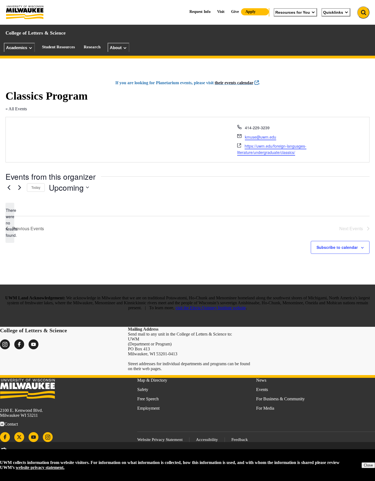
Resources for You (292, 12)
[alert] (9, 223)
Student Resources (58, 47)
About (116, 47)
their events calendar (234, 82)
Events (262, 389)
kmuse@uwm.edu (260, 137)
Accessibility (207, 439)
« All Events (16, 108)
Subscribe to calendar (337, 247)
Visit (221, 12)
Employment (148, 408)
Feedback (239, 439)
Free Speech (148, 398)
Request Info (200, 12)
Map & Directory (152, 380)
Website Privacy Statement (160, 439)
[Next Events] (19, 187)
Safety (142, 389)
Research (92, 47)
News (261, 380)
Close (368, 465)
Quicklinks (333, 12)
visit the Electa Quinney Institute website (210, 307)
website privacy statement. (40, 467)
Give (235, 12)
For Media (265, 408)
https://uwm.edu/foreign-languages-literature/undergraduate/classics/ (271, 149)
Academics (16, 47)
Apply (250, 12)
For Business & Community (280, 398)
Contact (11, 424)
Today (35, 187)
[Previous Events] (8, 187)
